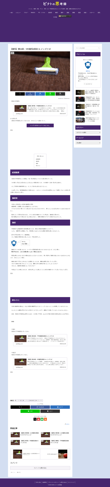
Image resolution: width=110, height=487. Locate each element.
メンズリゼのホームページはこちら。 (40, 125)
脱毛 (13, 400)
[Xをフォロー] (35, 419)
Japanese (63, 16)
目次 (38, 156)
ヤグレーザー (39, 400)
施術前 (37, 161)
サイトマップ (71, 482)
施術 (37, 163)
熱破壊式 (33, 400)
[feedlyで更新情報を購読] (41, 419)
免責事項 (45, 482)
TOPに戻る (38, 482)
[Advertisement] (55, 31)
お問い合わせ (63, 482)
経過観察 (38, 159)
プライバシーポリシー (53, 482)
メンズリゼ (26, 400)
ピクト (88, 71)
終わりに (38, 165)
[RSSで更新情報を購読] (45, 419)
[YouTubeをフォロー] (38, 419)
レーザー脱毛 (19, 400)
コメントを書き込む (40, 468)
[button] (60, 94)
